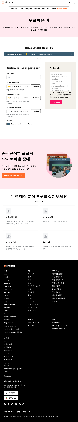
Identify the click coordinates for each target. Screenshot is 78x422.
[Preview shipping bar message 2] (39, 58)
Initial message (12, 82)
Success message (13, 107)
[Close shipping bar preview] (71, 54)
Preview (36, 86)
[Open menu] (74, 2)
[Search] (70, 3)
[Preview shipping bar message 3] (40, 58)
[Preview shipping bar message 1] (37, 58)
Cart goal (10, 73)
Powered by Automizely (14, 54)
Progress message (13, 94)
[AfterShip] (8, 2)
